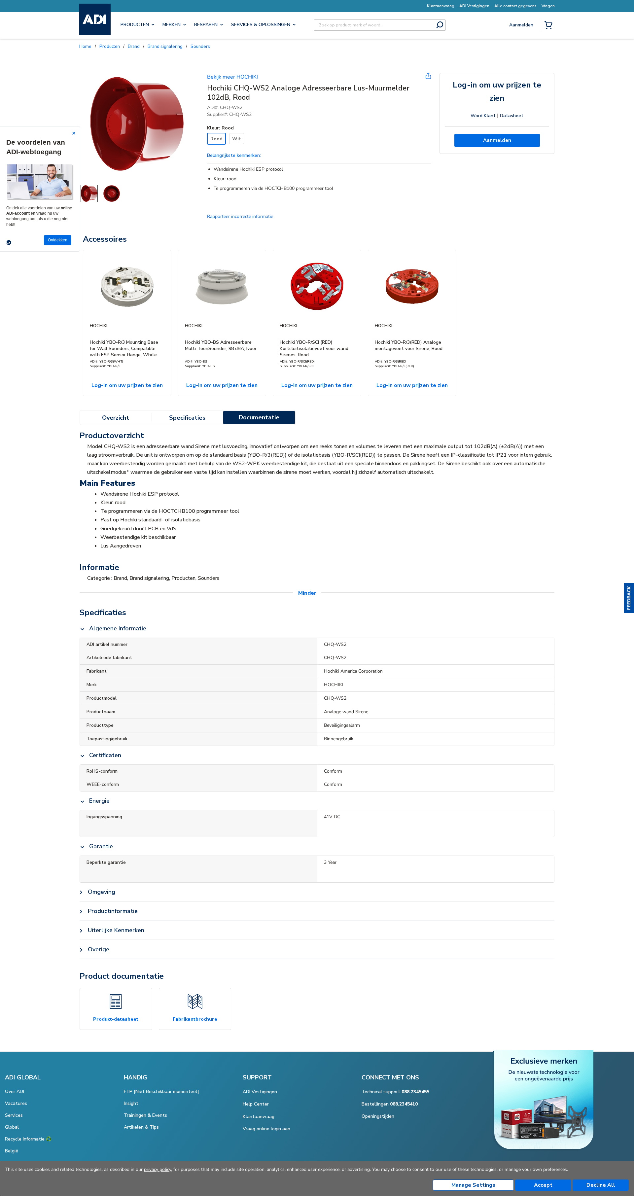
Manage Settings (473, 1185)
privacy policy (157, 1169)
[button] (629, 598)
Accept (543, 1185)
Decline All (600, 1185)
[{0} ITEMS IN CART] (550, 25)
